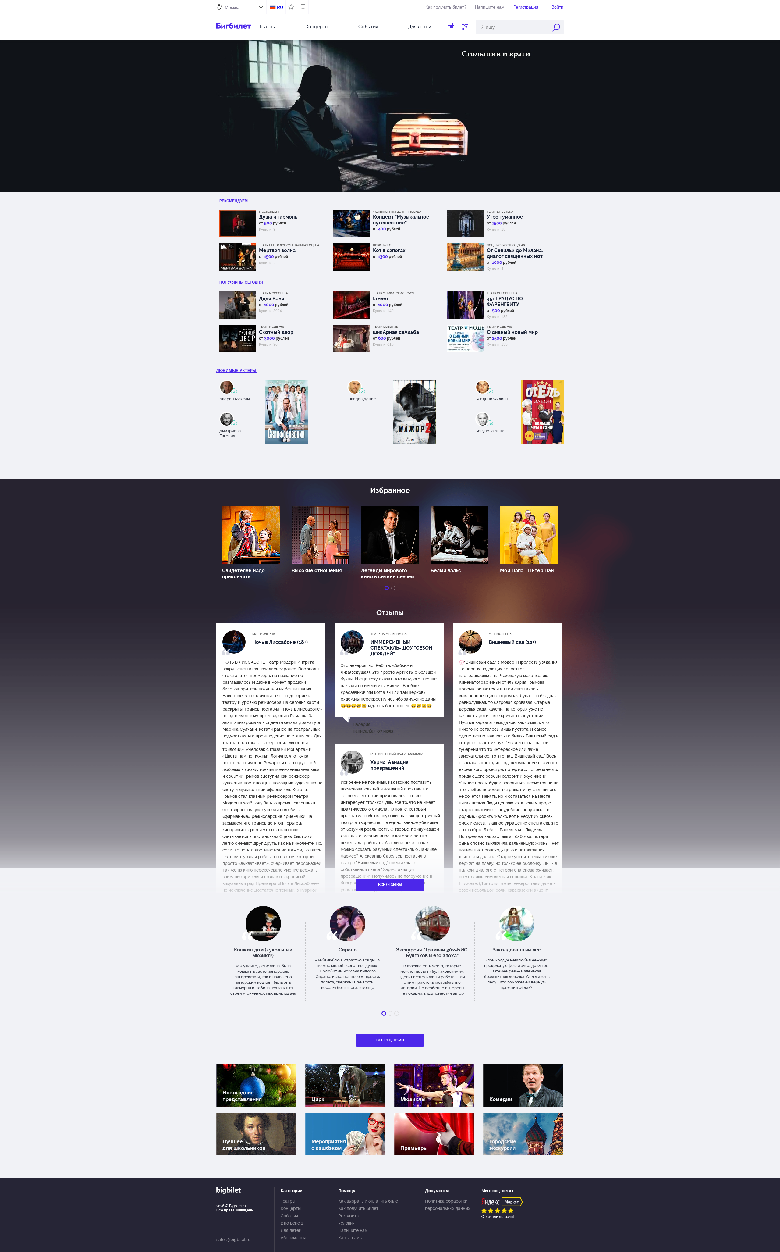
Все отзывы (390, 885)
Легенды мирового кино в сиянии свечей (387, 574)
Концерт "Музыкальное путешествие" (401, 220)
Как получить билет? (445, 7)
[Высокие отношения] (320, 535)
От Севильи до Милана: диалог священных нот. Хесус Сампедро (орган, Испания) (516, 253)
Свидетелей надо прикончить (243, 574)
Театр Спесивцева (502, 293)
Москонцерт (269, 211)
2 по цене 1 (292, 1223)
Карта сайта (351, 1237)
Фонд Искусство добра (506, 245)
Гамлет (381, 298)
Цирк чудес (382, 245)
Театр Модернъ (271, 326)
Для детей (419, 27)
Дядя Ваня (271, 298)
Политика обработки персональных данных (447, 1205)
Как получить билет (358, 1208)
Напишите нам (490, 7)
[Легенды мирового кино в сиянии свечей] (390, 535)
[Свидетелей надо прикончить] (251, 535)
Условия (346, 1223)
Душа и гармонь (278, 217)
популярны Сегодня (241, 282)
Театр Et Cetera (500, 211)
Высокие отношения (317, 570)
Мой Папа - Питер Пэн (527, 570)
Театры (267, 27)
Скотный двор (276, 332)
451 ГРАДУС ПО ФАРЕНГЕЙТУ (505, 301)
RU (280, 7)
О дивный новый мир (512, 332)
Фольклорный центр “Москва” (397, 211)
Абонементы (293, 1237)
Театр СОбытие (385, 326)
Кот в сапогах (389, 250)
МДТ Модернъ (263, 634)
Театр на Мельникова (388, 634)
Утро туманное (505, 217)
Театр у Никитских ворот (394, 293)
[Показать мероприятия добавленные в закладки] (303, 7)
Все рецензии (390, 1040)
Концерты (316, 27)
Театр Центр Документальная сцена (289, 245)
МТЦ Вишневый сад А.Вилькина (396, 754)
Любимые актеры (236, 371)
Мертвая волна (277, 250)
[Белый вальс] (459, 535)
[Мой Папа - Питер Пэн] (529, 535)
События (368, 27)
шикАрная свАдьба (396, 332)
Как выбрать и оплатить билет (369, 1201)
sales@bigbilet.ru (233, 1239)
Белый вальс (446, 570)
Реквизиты (348, 1215)
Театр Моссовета (273, 293)
